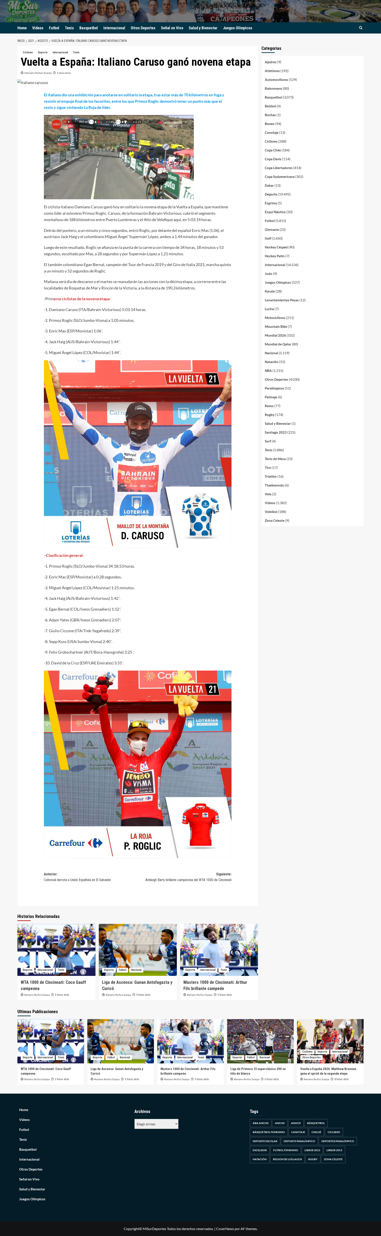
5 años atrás (64, 73)
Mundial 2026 (275, 335)
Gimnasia (272, 229)
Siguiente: (188, 877)
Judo (268, 274)
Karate (270, 291)
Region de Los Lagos (287, 1159)
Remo (269, 406)
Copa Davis (273, 159)
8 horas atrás (341, 1079)
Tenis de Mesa (275, 459)
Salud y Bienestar (203, 28)
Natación (271, 362)
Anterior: (77, 877)
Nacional (136, 969)
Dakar (269, 185)
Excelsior (260, 1150)
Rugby (270, 415)
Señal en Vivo (172, 28)
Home (22, 28)
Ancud (280, 1123)
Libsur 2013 (334, 1150)
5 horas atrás (225, 994)
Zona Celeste (274, 520)
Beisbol (270, 106)
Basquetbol (88, 28)
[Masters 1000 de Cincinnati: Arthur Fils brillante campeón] (219, 950)
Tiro (268, 468)
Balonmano (273, 88)
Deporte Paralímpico (299, 1141)
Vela (268, 494)
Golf (268, 238)
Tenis (69, 28)
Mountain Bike (276, 326)
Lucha (269, 309)
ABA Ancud (261, 1123)
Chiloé (316, 1132)
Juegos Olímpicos (237, 28)
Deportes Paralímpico (337, 1141)
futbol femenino (285, 1150)
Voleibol (271, 512)
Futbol (54, 28)
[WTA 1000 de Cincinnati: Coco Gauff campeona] (56, 950)
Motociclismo (275, 318)
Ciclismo (28, 52)
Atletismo (272, 71)
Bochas (270, 115)
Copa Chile (273, 150)
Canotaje (271, 132)
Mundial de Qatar (278, 344)
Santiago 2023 (276, 432)
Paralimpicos (274, 388)
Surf (268, 441)
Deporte (43, 52)
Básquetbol (316, 1123)
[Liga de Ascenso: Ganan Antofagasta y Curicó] (138, 950)
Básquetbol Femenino (269, 1132)
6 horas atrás (272, 1079)
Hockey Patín (275, 256)
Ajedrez (270, 62)
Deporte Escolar (265, 1141)
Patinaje (271, 397)
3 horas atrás (62, 994)
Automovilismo (276, 80)
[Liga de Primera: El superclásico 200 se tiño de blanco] (260, 1041)
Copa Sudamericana (280, 177)
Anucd (296, 1123)
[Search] (361, 28)
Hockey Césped (276, 247)
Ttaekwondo (274, 485)
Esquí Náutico (275, 212)
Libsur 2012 (312, 1150)
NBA (268, 371)
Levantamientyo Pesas (282, 300)
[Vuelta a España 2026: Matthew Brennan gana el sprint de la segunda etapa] (330, 1041)
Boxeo (270, 124)
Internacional (114, 28)
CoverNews (225, 1229)
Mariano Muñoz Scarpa (38, 73)
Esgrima (271, 203)
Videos (37, 28)
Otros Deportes (143, 28)
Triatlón (271, 476)
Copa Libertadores (279, 168)
